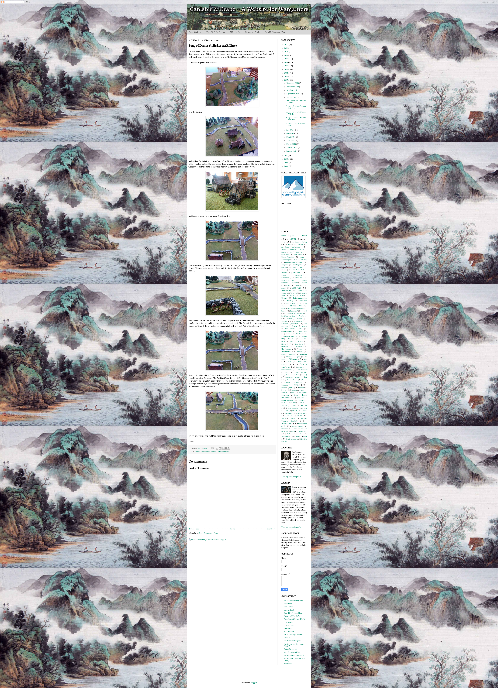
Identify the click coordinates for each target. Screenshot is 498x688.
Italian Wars (303, 331)
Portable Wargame (300, 372)
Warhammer (287, 423)
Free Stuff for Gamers (216, 32)
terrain (304, 405)
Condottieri (299, 275)
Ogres (298, 357)
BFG (291, 252)
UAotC (304, 411)
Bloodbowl (288, 604)
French (304, 311)
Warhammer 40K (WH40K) (294, 655)
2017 (286, 62)
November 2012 (292, 87)
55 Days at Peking (299, 242)
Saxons (283, 387)
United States (302, 413)
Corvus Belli (299, 277)
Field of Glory (291, 303)
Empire (284, 298)
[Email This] (217, 448)
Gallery (290, 318)
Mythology (299, 346)
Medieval (285, 344)
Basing (302, 249)
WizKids (301, 434)
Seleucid (294, 390)
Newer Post (194, 529)
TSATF (295, 411)
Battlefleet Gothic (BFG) (293, 601)
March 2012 (291, 144)
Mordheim (285, 346)
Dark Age (297, 288)
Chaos (301, 267)
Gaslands (300, 318)
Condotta (285, 275)
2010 (286, 159)
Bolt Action (298, 255)
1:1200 (284, 236)
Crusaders (295, 282)
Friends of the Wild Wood (296, 313)
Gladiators (285, 323)
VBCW (299, 416)
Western (290, 434)
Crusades (304, 282)
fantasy (290, 300)
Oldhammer (294, 359)
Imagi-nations (287, 331)
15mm (304, 235)
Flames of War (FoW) (292, 616)
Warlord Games (298, 426)
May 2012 (290, 137)
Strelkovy (284, 403)
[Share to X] (223, 448)
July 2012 (290, 130)
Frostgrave (303, 316)
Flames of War (296, 306)
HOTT (301, 329)
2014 (286, 73)
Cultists (297, 285)
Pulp (305, 375)
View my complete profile (291, 476)
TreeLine (304, 408)
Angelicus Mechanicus (291, 247)
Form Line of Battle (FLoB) (294, 619)
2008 (286, 166)
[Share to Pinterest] (228, 448)
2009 (286, 163)
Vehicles (284, 418)
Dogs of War (286, 290)
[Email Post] (212, 448)
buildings (304, 260)
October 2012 (292, 90)
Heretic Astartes (290, 329)
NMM (283, 354)
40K (283, 242)
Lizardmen (292, 339)
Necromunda (286, 351)
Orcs (305, 359)
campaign (285, 265)
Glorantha (295, 324)
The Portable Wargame (293, 641)
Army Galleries (195, 32)
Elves (302, 295)
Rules (288, 382)
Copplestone (285, 277)
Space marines (287, 400)
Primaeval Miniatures (293, 375)
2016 (286, 66)
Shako (302, 390)
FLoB (283, 308)
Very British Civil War (292, 652)
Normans (292, 354)
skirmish (284, 393)
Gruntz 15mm (289, 625)
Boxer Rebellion (288, 257)
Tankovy (284, 405)
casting (284, 267)
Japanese (289, 334)
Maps (292, 341)
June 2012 (290, 133)
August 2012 (291, 97)
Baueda (283, 252)
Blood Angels (300, 252)
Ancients (301, 244)
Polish (287, 372)
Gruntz (295, 326)
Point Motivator (302, 370)
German (284, 321)
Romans (304, 380)
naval (301, 349)
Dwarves (294, 293)
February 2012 (292, 147)
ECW (292, 295)
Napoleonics (205, 452)
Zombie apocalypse (292, 439)
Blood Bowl (285, 254)
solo (293, 393)
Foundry (284, 311)
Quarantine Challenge (293, 377)
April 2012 (290, 140)
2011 (286, 156)
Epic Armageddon (300, 298)
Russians (285, 385)
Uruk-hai (289, 416)
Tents (294, 405)
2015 (286, 69)
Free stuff (294, 311)
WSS (297, 436)
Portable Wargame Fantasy (277, 32)
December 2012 (292, 83)
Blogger (254, 683)
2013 (286, 76)
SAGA (297, 385)
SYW (303, 403)
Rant (305, 377)
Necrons (300, 351)
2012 (286, 80)
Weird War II (303, 431)
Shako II (287, 638)
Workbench (286, 436)
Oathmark (289, 357)
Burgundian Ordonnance (294, 262)
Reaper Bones (292, 380)
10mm (294, 236)
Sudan (293, 403)
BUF (296, 260)
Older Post (271, 529)
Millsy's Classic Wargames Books (245, 32)
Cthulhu (288, 285)
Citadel (284, 270)
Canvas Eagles (289, 610)
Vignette (294, 418)
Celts (293, 267)
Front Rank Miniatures (288, 316)
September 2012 (292, 94)
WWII (305, 436)
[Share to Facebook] (225, 448)
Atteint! (284, 249)
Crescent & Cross (288, 280)
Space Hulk (301, 398)
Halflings (304, 326)
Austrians (293, 249)
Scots (284, 390)
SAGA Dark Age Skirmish (293, 635)
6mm (290, 244)
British (302, 257)
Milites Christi (299, 344)
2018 (286, 59)
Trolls (287, 411)
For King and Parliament (296, 308)
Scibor (301, 388)
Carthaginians (298, 265)
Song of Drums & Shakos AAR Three (296, 113)
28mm (197, 452)
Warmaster (285, 429)
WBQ (293, 431)
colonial (297, 272)
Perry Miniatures (287, 370)
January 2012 (291, 151)
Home (232, 529)
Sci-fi (291, 387)
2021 (286, 48)
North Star (303, 354)
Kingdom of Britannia (289, 336)
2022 (286, 45)
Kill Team (300, 334)
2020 (286, 52)
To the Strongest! (293, 408)
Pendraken (301, 367)
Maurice (301, 341)
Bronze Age (285, 260)
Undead (289, 413)
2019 (286, 55)
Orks (290, 362)
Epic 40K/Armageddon (293, 613)
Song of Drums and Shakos (220, 452)
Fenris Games (303, 301)
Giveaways (298, 321)
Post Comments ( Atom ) (209, 533)
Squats (301, 400)
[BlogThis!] (220, 448)
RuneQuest (300, 382)
